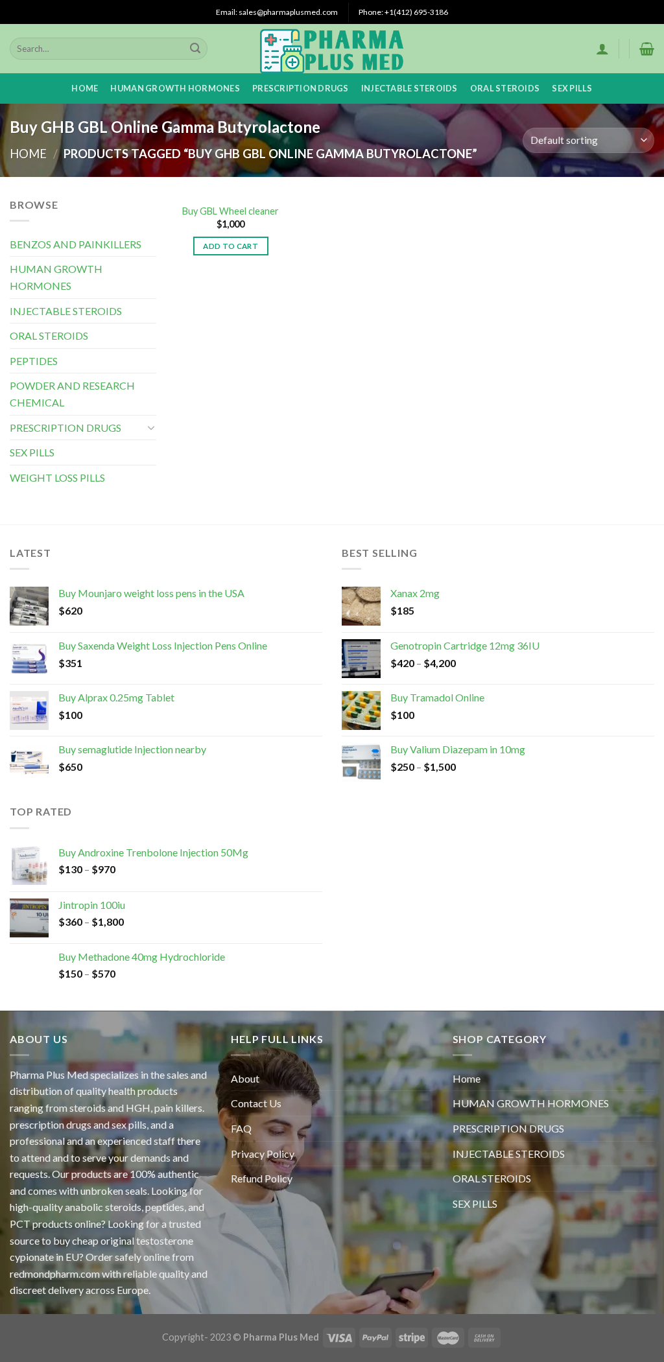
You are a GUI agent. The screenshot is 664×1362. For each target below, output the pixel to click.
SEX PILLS (572, 88)
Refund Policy (261, 1178)
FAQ (241, 1128)
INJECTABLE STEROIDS (409, 88)
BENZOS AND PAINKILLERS (75, 244)
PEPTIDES (34, 361)
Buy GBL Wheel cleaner (230, 211)
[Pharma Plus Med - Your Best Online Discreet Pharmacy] (332, 48)
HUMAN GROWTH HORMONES (174, 88)
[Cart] (646, 48)
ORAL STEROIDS (505, 88)
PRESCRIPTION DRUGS (300, 88)
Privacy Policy (262, 1153)
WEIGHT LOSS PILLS (57, 477)
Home (84, 88)
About (245, 1078)
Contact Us (256, 1103)
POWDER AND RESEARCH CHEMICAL (72, 393)
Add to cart (230, 246)
